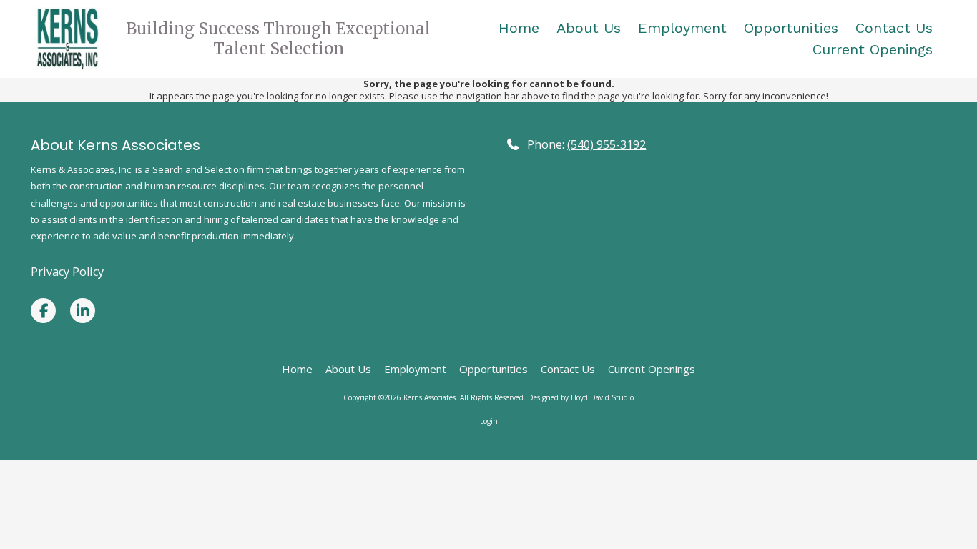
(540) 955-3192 (606, 144)
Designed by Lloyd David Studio (581, 397)
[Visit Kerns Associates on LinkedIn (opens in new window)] (82, 310)
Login (489, 421)
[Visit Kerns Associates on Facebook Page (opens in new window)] (43, 310)
